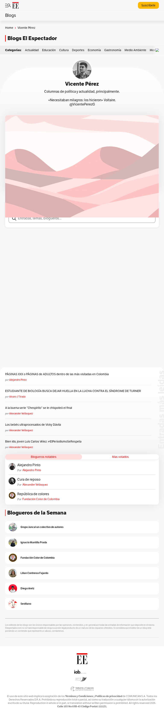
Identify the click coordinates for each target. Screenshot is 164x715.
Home (9, 28)
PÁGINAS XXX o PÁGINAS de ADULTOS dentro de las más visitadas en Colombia (57, 374)
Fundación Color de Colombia (41, 499)
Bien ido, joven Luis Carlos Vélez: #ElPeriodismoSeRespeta (43, 441)
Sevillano (25, 603)
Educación (49, 50)
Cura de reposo (28, 479)
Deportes (78, 50)
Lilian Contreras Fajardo (34, 573)
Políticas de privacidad (108, 696)
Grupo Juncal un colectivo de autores (41, 527)
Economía (94, 50)
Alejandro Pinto (18, 379)
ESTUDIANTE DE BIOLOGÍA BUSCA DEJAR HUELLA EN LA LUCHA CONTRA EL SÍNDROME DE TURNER (73, 391)
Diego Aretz (27, 588)
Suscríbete (148, 5)
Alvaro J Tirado (17, 396)
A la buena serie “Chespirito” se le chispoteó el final (38, 408)
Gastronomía (112, 50)
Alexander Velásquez (21, 413)
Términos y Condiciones (79, 696)
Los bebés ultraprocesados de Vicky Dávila (33, 425)
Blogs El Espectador (32, 38)
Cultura (64, 50)
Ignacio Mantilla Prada (33, 542)
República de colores (33, 494)
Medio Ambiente (135, 50)
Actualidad (32, 50)
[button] (158, 50)
